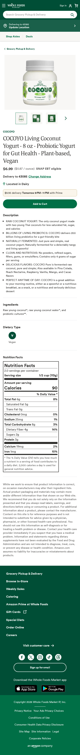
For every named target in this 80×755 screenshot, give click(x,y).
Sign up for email (40, 667)
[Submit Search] (72, 14)
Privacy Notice (23, 710)
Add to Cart (40, 204)
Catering (12, 596)
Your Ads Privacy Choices (48, 710)
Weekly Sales (15, 589)
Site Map (24, 731)
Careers (11, 635)
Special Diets (15, 620)
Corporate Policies (40, 738)
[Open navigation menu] (3, 5)
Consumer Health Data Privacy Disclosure (39, 724)
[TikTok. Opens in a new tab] (49, 657)
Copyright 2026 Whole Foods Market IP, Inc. (40, 702)
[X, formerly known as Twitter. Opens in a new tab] (31, 657)
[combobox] (36, 14)
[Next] (38, 89)
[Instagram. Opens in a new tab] (40, 657)
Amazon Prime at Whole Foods (27, 604)
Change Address (39, 176)
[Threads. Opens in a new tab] (58, 657)
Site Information (41, 731)
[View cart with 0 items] (76, 5)
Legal (55, 731)
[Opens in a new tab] (27, 688)
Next (66, 118)
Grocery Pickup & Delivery (24, 573)
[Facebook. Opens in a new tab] (22, 657)
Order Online (15, 627)
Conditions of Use (39, 717)
